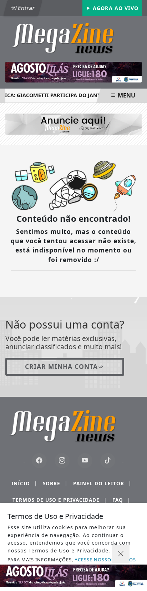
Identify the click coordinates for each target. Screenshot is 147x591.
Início (24, 483)
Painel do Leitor (102, 483)
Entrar (25, 8)
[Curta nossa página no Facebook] (39, 460)
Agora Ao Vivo (114, 8)
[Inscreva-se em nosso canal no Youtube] (84, 460)
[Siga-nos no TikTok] (107, 460)
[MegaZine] (73, 37)
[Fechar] (121, 554)
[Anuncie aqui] (73, 123)
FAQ (121, 499)
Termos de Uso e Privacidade (59, 499)
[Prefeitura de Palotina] (73, 72)
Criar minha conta (61, 366)
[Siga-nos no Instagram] (62, 460)
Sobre (55, 483)
